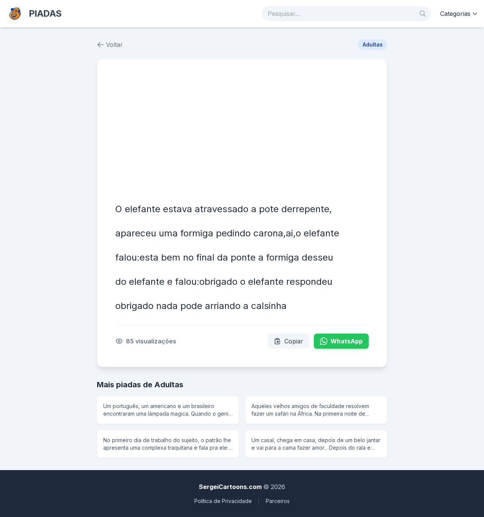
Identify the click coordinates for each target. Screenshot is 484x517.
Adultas (373, 44)
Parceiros (278, 501)
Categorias (455, 13)
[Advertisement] (242, 134)
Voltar (114, 44)
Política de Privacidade (223, 501)
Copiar (293, 341)
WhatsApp (346, 341)
